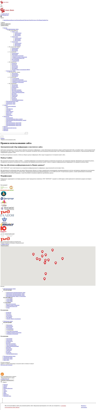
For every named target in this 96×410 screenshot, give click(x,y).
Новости (5, 126)
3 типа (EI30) (9, 301)
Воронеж (9, 20)
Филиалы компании (11, 106)
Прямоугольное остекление (12, 305)
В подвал (14, 88)
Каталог (5, 27)
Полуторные (18, 35)
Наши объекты (9, 111)
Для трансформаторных (17, 100)
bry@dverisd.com (5, 15)
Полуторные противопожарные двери (15, 295)
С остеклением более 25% (18, 58)
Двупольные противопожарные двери (15, 293)
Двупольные (18, 34)
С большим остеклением (18, 82)
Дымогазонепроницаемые (18, 92)
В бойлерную (15, 87)
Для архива (9, 315)
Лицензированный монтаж (9, 127)
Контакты (5, 130)
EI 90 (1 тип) (15, 31)
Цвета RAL (9, 121)
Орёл (4, 392)
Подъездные (15, 95)
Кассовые (14, 93)
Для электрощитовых (17, 91)
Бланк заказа (9, 112)
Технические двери (11, 70)
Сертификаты (9, 108)
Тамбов (44, 20)
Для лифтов (14, 68)
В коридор (14, 63)
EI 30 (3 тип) (15, 41)
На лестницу (9, 316)
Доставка (8, 110)
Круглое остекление (11, 303)
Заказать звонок (4, 25)
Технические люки (10, 102)
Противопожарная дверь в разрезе (14, 119)
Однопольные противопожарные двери (15, 292)
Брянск (5, 20)
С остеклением (15, 60)
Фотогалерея (9, 115)
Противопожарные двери (12, 29)
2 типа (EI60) (9, 300)
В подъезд (14, 64)
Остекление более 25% (11, 306)
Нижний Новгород (24, 20)
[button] (33, 254)
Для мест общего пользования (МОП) (21, 69)
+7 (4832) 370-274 (5, 13)
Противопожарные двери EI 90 (13, 125)
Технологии (6, 116)
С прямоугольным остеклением (19, 57)
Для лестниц (15, 67)
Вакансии (8, 114)
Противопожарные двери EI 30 (13, 122)
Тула (47, 20)
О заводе (5, 105)
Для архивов (15, 65)
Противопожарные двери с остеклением (16, 296)
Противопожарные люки (12, 101)
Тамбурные (14, 96)
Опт (7, 107)
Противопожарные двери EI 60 (13, 124)
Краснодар (13, 20)
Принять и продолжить (84, 406)
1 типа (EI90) (9, 298)
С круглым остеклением (17, 55)
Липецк (18, 20)
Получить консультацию (6, 365)
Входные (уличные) (16, 89)
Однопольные (18, 33)
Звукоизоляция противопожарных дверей (16, 120)
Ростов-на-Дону (35, 20)
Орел (30, 20)
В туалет (14, 97)
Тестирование (9, 117)
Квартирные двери (10, 103)
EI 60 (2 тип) (15, 36)
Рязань (40, 20)
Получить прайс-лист (5, 23)
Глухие (8, 307)
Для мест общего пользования (13, 318)
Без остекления (15, 59)
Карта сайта (6, 360)
